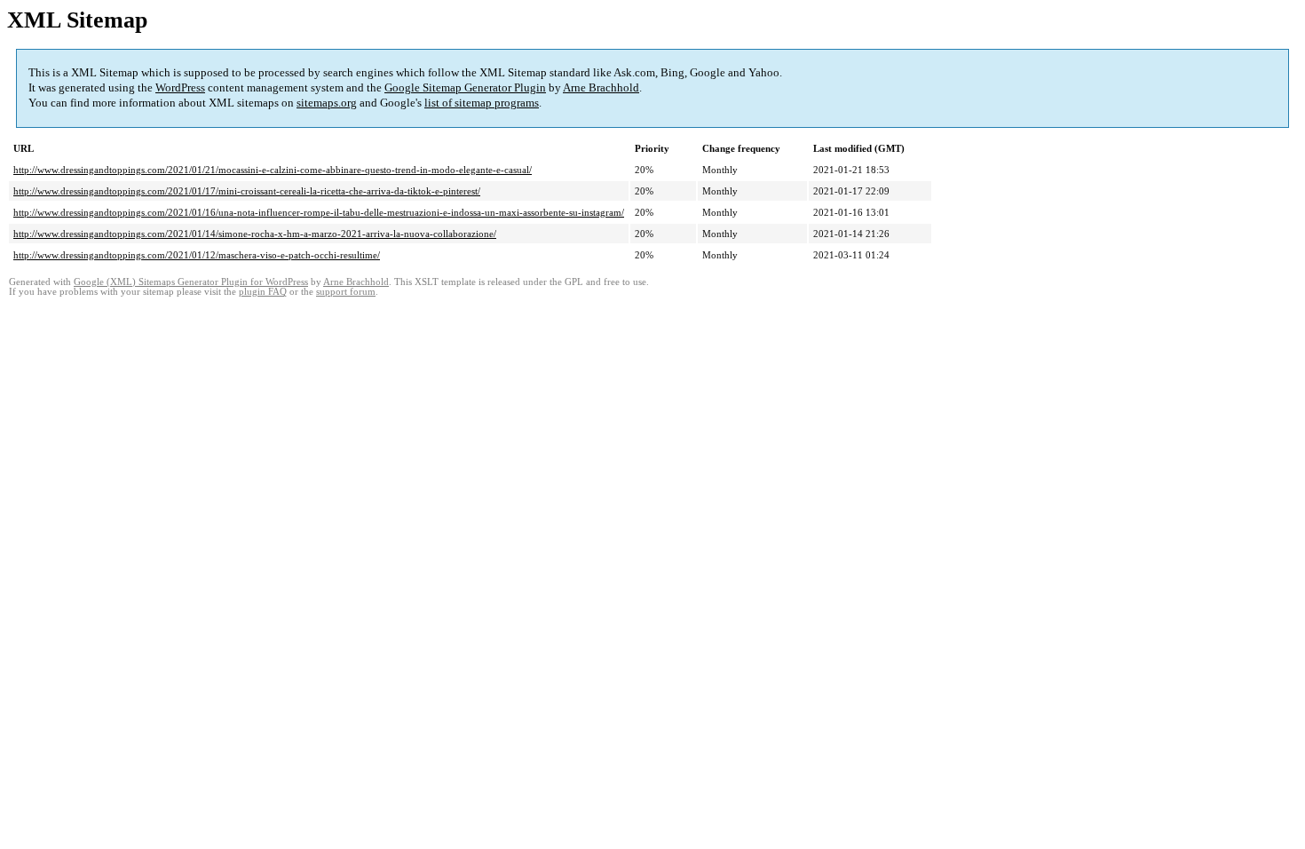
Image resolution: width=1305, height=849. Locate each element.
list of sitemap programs (481, 102)
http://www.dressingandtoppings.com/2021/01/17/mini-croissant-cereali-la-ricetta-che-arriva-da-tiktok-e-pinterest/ (246, 191)
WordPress (180, 87)
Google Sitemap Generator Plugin (465, 87)
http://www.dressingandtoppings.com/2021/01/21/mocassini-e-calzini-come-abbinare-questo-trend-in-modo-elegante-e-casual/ (272, 169)
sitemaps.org (327, 102)
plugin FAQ (263, 292)
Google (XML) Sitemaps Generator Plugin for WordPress (191, 282)
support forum (346, 292)
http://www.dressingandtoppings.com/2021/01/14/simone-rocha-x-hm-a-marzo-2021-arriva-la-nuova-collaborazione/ (254, 233)
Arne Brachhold (601, 87)
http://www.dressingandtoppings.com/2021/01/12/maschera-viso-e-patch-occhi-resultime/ (196, 255)
